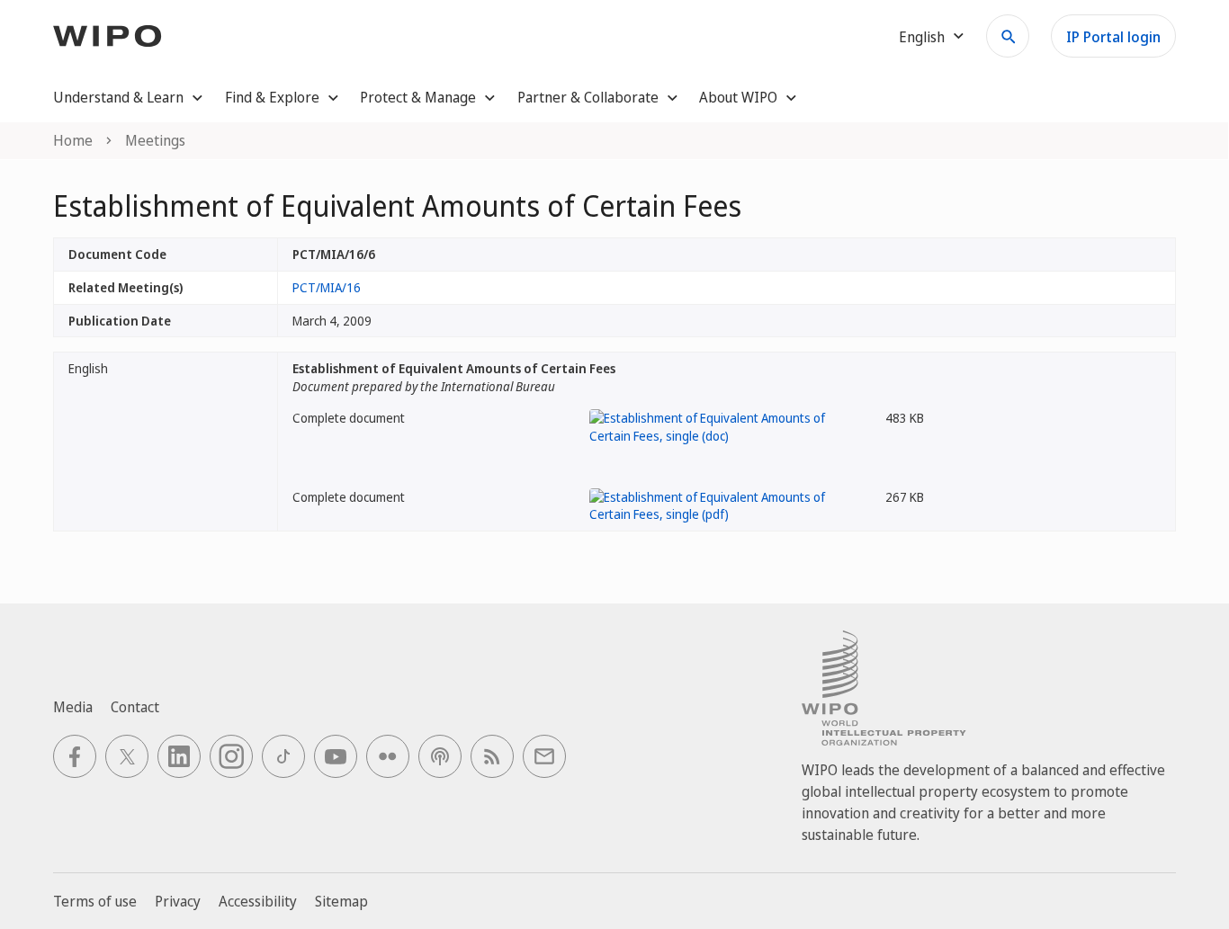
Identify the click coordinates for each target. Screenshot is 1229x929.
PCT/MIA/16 (326, 287)
